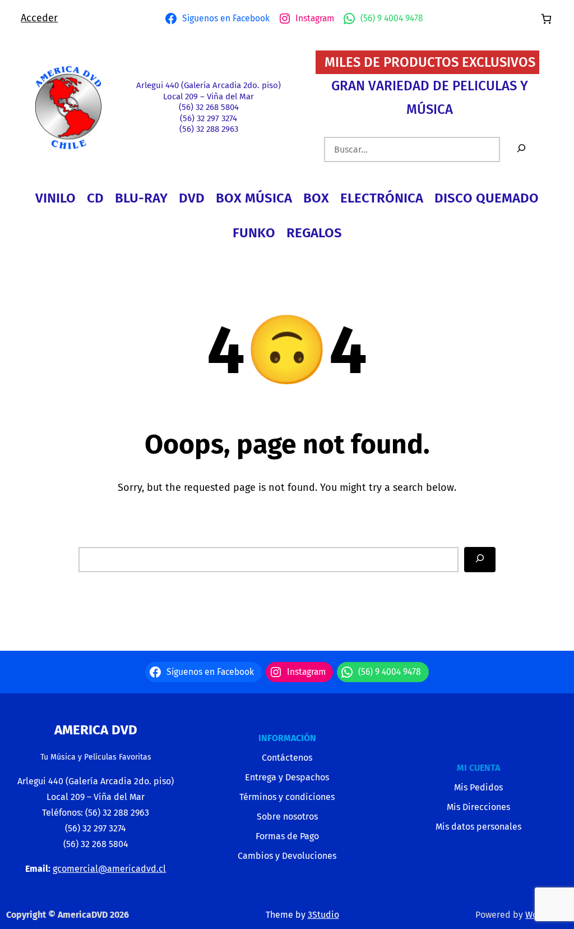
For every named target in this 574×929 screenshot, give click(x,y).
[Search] (480, 559)
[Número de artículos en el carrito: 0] (546, 18)
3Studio (323, 914)
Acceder (39, 18)
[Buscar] (521, 149)
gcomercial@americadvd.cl (109, 868)
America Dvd (95, 730)
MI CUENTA (478, 767)
